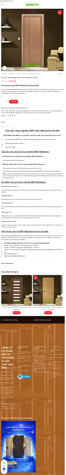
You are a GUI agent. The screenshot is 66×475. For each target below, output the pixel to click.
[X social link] (8, 115)
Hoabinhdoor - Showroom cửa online (57, 374)
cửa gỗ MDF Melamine (18, 85)
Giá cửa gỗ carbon (55, 365)
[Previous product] (58, 74)
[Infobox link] (24, 377)
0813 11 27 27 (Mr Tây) (10, 320)
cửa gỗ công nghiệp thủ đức (29, 112)
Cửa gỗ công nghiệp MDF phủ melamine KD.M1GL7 (16, 307)
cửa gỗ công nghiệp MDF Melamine (11, 112)
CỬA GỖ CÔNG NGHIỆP (31, 243)
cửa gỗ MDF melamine (29, 135)
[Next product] (62, 74)
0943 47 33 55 (43, 320)
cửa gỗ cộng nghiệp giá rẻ (23, 110)
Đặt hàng (13, 101)
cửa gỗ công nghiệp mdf (55, 110)
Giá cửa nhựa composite (56, 354)
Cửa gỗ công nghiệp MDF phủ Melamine (28, 130)
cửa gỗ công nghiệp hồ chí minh (39, 110)
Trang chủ (4, 73)
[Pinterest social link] (13, 115)
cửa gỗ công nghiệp (9, 110)
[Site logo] (32, 4)
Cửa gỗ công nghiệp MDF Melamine (31, 73)
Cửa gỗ (18, 73)
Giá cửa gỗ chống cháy (56, 346)
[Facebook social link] (6, 115)
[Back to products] (60, 74)
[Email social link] (10, 115)
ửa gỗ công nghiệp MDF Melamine (32, 152)
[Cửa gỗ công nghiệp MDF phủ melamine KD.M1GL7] (16, 290)
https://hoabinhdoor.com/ (51, 135)
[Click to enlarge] (4, 68)
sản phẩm (11, 73)
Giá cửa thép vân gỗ (55, 368)
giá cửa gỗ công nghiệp (43, 112)
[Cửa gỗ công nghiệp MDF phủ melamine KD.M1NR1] (48, 290)
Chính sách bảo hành (23, 370)
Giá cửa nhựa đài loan (56, 362)
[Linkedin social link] (15, 115)
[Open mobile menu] (2, 4)
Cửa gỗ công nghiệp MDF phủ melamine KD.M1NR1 (48, 307)
